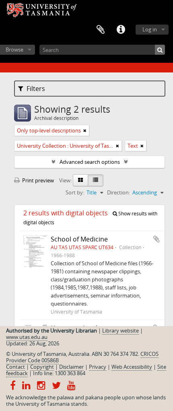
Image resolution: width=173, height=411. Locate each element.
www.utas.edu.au (26, 337)
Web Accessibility (131, 366)
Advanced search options (90, 161)
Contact (15, 366)
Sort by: (75, 192)
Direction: (118, 192)
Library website (120, 330)
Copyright (42, 366)
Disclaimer (71, 366)
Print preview (37, 180)
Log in (149, 29)
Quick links (121, 30)
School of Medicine (79, 239)
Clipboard (101, 30)
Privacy (97, 366)
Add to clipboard (156, 239)
